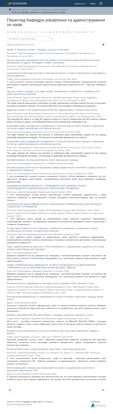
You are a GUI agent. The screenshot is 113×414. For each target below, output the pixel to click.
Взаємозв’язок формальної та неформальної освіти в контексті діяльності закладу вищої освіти (55, 298)
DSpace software (14, 401)
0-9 (8, 32)
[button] (80, 3)
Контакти (11, 404)
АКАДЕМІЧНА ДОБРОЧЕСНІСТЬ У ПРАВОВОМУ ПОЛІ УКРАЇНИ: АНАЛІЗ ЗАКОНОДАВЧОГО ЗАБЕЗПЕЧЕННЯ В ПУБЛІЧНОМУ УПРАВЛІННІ (46, 187)
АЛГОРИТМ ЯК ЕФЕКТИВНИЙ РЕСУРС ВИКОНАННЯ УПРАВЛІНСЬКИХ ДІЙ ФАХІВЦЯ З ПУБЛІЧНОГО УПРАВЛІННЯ (54, 205)
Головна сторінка (19, 9)
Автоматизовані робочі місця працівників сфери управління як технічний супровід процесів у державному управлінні (56, 169)
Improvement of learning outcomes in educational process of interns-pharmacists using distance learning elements (56, 74)
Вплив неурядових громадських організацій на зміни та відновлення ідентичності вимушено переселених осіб (51, 369)
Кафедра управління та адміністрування (49, 9)
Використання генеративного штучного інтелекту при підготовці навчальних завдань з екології (53, 332)
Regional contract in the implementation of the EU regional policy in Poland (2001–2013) (52, 109)
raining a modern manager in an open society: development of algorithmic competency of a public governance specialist (53, 92)
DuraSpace (48, 401)
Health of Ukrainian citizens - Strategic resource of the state (38, 49)
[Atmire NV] (98, 404)
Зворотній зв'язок (24, 404)
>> (51, 38)
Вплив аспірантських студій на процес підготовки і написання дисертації (46, 349)
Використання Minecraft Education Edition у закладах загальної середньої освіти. (50, 314)
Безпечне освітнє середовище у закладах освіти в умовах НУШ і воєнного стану (50, 283)
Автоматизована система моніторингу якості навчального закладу (42, 159)
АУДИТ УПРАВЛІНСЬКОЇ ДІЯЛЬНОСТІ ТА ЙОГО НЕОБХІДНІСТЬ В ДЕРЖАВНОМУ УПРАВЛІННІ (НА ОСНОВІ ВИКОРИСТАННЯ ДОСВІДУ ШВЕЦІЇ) (51, 266)
